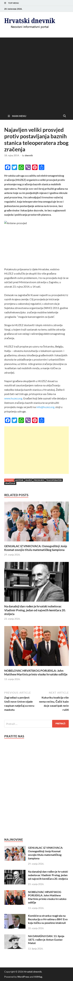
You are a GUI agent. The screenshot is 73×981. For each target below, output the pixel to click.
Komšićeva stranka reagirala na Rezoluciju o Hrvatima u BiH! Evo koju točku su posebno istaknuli (48, 919)
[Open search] (64, 116)
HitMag (38, 976)
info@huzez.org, (45, 407)
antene (19, 480)
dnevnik (29, 155)
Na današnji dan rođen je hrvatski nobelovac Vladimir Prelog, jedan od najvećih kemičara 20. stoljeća (35, 610)
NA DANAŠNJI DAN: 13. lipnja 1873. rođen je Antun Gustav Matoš (46, 939)
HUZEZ (28, 480)
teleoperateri (54, 480)
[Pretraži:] (36, 724)
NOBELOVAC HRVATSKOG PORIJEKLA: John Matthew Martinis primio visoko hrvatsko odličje (35, 672)
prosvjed (39, 480)
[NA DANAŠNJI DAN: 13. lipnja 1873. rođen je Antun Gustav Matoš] (14, 936)
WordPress (23, 976)
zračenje (10, 483)
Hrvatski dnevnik (33, 971)
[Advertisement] (36, 73)
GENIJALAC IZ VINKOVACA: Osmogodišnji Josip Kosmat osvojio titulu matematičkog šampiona (35, 548)
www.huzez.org (13, 398)
